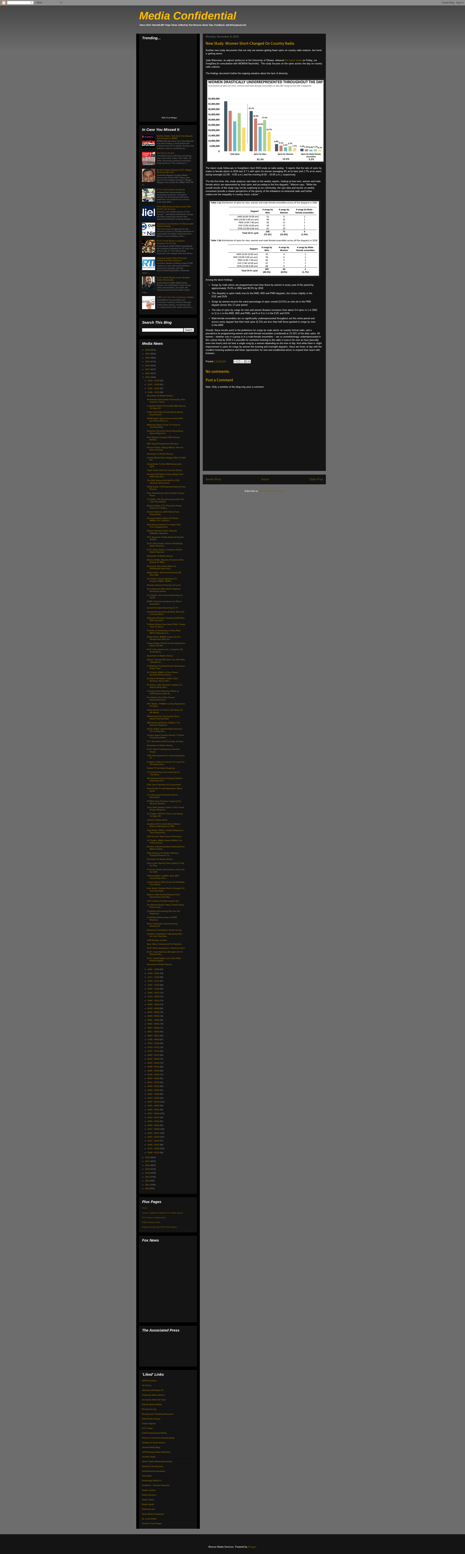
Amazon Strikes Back (157, 820)
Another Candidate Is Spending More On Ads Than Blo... (164, 935)
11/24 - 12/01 (153, 973)
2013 (147, 1177)
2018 (147, 1157)
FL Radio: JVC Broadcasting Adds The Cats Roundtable (165, 500)
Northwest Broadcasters (153, 1471)
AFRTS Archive (149, 1381)
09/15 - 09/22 (153, 1012)
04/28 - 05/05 (153, 1090)
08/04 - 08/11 (153, 1036)
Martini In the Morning (152, 1466)
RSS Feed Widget (169, 118)
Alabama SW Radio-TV (152, 1390)
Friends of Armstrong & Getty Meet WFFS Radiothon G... (164, 631)
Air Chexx (146, 1385)
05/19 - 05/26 (153, 1078)
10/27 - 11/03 (153, 989)
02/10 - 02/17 (153, 1133)
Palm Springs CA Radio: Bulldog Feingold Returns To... (162, 854)
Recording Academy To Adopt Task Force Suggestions (164, 525)
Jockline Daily (148, 1457)
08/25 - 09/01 (153, 1024)
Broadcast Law (149, 1409)
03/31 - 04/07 (153, 1106)
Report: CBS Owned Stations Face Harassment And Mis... (163, 896)
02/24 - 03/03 (153, 1125)
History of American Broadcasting (158, 1438)
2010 (147, 1188)
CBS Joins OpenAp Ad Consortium (164, 785)
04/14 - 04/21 (153, 1098)
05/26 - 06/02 (153, 1074)
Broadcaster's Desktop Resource (157, 1414)
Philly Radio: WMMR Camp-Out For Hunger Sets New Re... (164, 638)
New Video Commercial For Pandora (164, 944)
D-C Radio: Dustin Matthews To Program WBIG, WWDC (162, 580)
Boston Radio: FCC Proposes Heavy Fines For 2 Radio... (164, 507)
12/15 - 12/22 (153, 388)
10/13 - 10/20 (153, 996)
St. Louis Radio (149, 1519)
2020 (147, 373)
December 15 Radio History (160, 396)
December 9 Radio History (159, 964)
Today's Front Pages (152, 1523)
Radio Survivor (149, 1495)
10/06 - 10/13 (153, 1000)
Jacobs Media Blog (151, 1447)
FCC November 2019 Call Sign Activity (165, 741)
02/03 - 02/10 (153, 1137)
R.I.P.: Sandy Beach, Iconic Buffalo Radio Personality (173, 278)
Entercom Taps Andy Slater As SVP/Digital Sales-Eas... (161, 567)
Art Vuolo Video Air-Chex (154, 1400)
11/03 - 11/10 (153, 985)
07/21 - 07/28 (153, 1043)
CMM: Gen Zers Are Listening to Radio (175, 297)
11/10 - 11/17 (153, 981)
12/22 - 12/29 (153, 384)
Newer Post (213, 479)
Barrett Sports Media (152, 1404)
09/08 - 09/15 (153, 1016)
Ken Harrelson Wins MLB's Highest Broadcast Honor (163, 590)
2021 (147, 369)
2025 (147, 354)
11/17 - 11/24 (153, 977)
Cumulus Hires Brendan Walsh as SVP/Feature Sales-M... (163, 692)
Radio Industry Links (151, 1222)
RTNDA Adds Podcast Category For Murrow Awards (164, 802)
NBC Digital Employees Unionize (162, 444)
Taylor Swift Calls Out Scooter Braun (164, 470)
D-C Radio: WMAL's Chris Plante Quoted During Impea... (162, 673)
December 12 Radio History (160, 656)
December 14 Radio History (160, 454)
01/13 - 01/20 (153, 1148)
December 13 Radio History (160, 556)
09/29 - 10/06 (153, 1004)
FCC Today (147, 1428)
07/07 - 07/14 (153, 1051)
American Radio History (153, 1395)
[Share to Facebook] (245, 361)
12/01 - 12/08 (153, 969)
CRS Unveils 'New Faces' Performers (164, 836)
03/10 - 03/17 (153, 1117)
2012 (147, 1181)
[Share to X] (242, 361)
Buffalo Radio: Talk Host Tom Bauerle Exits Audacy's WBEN (175, 137)
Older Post (316, 479)
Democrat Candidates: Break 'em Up (164, 930)
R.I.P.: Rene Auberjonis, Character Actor (166, 948)
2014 (147, 1173)
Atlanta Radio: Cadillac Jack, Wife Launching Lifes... (163, 877)
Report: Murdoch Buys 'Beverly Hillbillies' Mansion (162, 532)
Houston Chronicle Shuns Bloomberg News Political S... (165, 432)
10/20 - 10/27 (153, 993)
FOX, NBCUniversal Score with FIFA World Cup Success (174, 208)
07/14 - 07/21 (153, 1047)
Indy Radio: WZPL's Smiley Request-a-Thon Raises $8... (165, 831)
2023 (147, 361)
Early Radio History (151, 1419)
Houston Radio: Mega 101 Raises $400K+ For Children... (163, 519)
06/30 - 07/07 (153, 1055)
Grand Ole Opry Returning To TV (162, 608)
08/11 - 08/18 (153, 1032)
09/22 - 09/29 (153, 1008)
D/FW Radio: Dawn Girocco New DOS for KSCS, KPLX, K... (165, 419)
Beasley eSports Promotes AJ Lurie (164, 585)
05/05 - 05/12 (153, 1086)
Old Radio (147, 1476)
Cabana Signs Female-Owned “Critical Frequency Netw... (165, 736)
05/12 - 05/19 (153, 1082)
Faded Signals (149, 1423)
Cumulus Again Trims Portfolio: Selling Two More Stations (172, 259)
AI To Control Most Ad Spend (171, 189)
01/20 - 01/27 (153, 1145)
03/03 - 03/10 (153, 1121)
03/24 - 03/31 (153, 1110)
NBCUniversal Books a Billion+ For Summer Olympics (163, 724)
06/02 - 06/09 (153, 1071)
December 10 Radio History (160, 859)
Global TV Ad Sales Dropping (161, 768)
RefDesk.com (148, 1509)
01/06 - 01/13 (153, 1152)
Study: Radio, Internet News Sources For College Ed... (164, 730)
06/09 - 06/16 (153, 1067)
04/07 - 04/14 (153, 1102)
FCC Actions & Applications (154, 1217)
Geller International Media (154, 1433)
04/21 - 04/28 (153, 1094)
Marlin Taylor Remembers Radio (157, 1461)
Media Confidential (187, 16)
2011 (147, 1185)
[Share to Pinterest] (249, 361)
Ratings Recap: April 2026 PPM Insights (159, 1227)
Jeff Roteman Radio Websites (156, 1452)
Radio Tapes (148, 1500)
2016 (147, 1165)
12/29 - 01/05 (153, 381)
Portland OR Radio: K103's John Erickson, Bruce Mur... (162, 679)
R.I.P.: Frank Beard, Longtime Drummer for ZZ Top (171, 242)
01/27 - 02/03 (153, 1141)
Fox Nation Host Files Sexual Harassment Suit (161, 698)
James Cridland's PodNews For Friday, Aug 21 (162, 1213)
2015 (147, 1169)
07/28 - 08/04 (153, 1039)
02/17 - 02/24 (153, 1129)
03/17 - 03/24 (153, 1113)
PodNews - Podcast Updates (155, 1485)
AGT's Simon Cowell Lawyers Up (163, 901)
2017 (147, 1161)
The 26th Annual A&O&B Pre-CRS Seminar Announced (163, 481)
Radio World (148, 1504)
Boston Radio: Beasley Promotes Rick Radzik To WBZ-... (165, 561)
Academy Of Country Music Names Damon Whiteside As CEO (163, 825)
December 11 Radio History (160, 745)
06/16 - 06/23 (153, 1063)
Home (265, 479)
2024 (147, 358)
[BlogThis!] (238, 361)
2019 (147, 377)
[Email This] (235, 361)
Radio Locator (149, 1490)
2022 (147, 365)
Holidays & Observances (153, 1442)
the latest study (293, 60)
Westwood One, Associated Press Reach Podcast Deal (163, 717)
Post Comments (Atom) (271, 491)
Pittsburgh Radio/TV (151, 1480)
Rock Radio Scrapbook (153, 1514)
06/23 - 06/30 (153, 1059)
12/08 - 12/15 (153, 392)
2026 (147, 350)
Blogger (252, 1546)
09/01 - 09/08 (153, 1020)
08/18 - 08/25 (153, 1028)
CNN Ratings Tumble (157, 940)
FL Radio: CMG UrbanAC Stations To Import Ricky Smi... (164, 686)
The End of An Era (165, 153)
